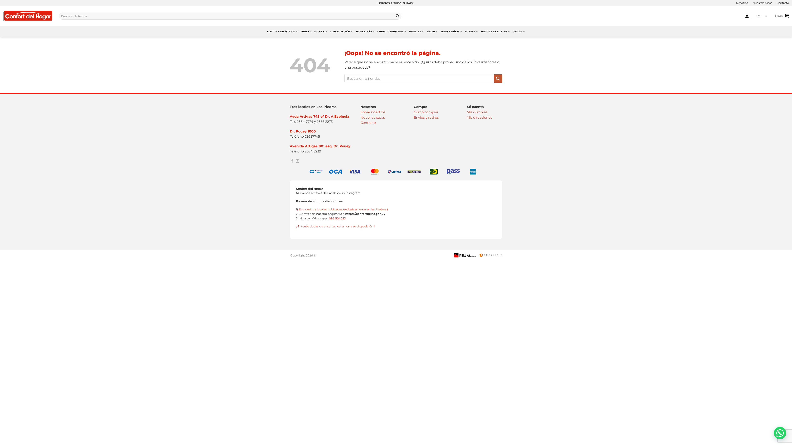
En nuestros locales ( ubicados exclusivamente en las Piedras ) (343, 209)
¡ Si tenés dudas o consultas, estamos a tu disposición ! (335, 226)
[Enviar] (397, 16)
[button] (747, 16)
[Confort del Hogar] (28, 16)
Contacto (783, 3)
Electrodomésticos (281, 31)
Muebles (415, 31)
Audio (305, 31)
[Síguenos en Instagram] (297, 161)
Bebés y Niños (450, 31)
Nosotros (742, 3)
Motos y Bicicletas (494, 31)
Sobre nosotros (373, 112)
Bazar (431, 31)
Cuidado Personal (390, 31)
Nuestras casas (762, 3)
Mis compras (477, 112)
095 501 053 (337, 218)
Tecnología (364, 31)
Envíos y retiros (426, 117)
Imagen (319, 31)
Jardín (517, 31)
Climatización (340, 31)
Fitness (470, 31)
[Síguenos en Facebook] (292, 161)
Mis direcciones (479, 117)
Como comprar (426, 112)
